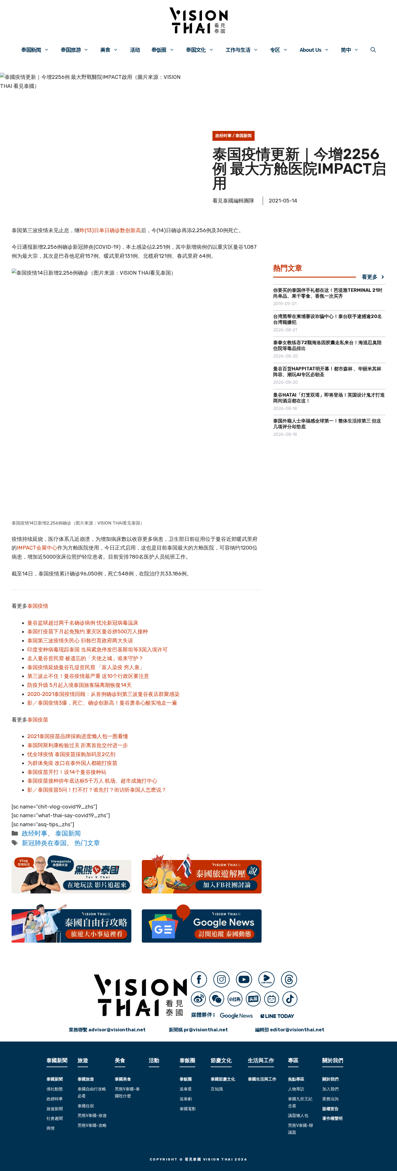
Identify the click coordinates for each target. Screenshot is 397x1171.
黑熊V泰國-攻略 (92, 1125)
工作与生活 (238, 49)
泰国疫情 (37, 606)
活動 (154, 1060)
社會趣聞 (55, 1118)
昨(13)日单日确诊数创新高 (110, 230)
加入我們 (330, 1089)
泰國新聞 (55, 1079)
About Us (310, 49)
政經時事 (55, 1099)
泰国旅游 (71, 49)
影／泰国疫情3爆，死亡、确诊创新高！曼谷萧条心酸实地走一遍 (102, 703)
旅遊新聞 (55, 1108)
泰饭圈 (158, 49)
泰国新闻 (31, 49)
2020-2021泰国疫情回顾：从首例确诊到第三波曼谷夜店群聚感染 (103, 694)
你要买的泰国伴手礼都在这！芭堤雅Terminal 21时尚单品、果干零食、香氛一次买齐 (327, 293)
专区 (275, 49)
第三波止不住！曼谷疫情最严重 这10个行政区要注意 (88, 676)
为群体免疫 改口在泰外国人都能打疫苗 (72, 763)
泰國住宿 (86, 1106)
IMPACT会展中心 (37, 548)
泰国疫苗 (37, 720)
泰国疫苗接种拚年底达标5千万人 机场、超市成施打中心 (92, 781)
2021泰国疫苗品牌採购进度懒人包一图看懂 (77, 736)
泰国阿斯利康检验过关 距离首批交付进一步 (77, 745)
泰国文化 (196, 49)
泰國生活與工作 (262, 1079)
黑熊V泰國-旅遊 (92, 1115)
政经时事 (223, 135)
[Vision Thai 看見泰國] (198, 20)
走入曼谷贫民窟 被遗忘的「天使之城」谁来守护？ (85, 658)
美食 (105, 49)
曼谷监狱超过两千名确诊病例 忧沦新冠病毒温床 (82, 623)
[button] (373, 49)
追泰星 (186, 1089)
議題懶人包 (298, 1115)
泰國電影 (188, 1108)
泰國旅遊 (86, 1079)
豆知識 (217, 1089)
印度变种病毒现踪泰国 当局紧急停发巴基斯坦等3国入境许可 (97, 649)
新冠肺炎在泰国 (44, 843)
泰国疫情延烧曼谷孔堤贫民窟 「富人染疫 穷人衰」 (86, 667)
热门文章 (87, 843)
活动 (135, 49)
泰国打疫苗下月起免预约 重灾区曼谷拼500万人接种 (87, 631)
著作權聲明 (332, 1118)
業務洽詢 (330, 1099)
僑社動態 (55, 1089)
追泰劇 (186, 1099)
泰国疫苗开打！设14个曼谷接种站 (66, 772)
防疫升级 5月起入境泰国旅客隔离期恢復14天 (79, 685)
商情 (51, 1128)
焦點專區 (296, 1079)
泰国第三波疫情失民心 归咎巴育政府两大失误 (80, 640)
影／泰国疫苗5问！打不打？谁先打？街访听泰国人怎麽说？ (97, 790)
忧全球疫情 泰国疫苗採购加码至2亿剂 (71, 754)
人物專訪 (296, 1089)
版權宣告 (330, 1108)
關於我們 (330, 1079)
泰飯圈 (186, 1079)
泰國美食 (123, 1079)
